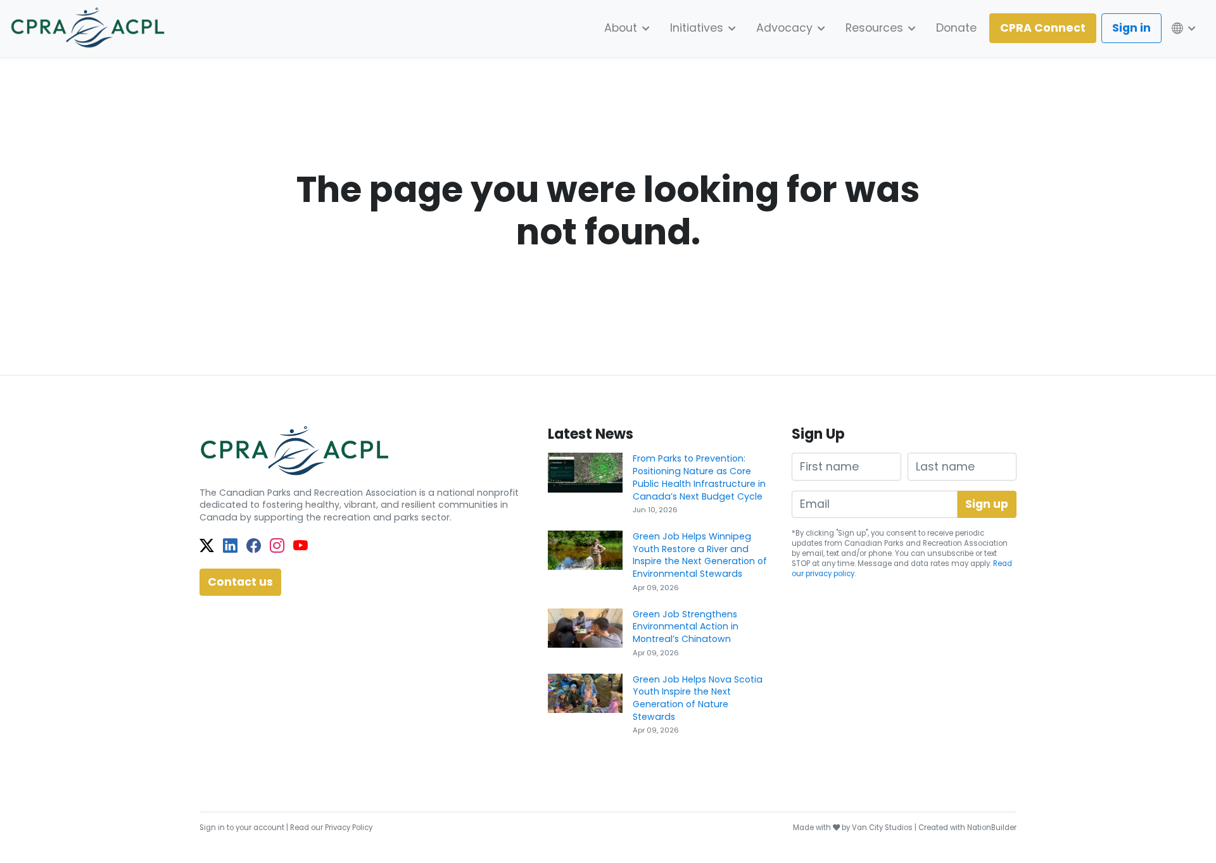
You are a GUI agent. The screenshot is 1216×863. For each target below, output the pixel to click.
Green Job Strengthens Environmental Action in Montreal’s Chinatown (685, 626)
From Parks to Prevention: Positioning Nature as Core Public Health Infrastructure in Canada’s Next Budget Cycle (699, 477)
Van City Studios (882, 827)
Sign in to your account (242, 827)
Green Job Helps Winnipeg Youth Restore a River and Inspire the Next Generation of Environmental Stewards (700, 555)
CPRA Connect (1043, 27)
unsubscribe (950, 553)
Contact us (240, 581)
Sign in (1131, 27)
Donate (956, 27)
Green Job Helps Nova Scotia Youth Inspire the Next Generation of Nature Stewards (698, 698)
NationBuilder (991, 827)
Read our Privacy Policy (331, 827)
